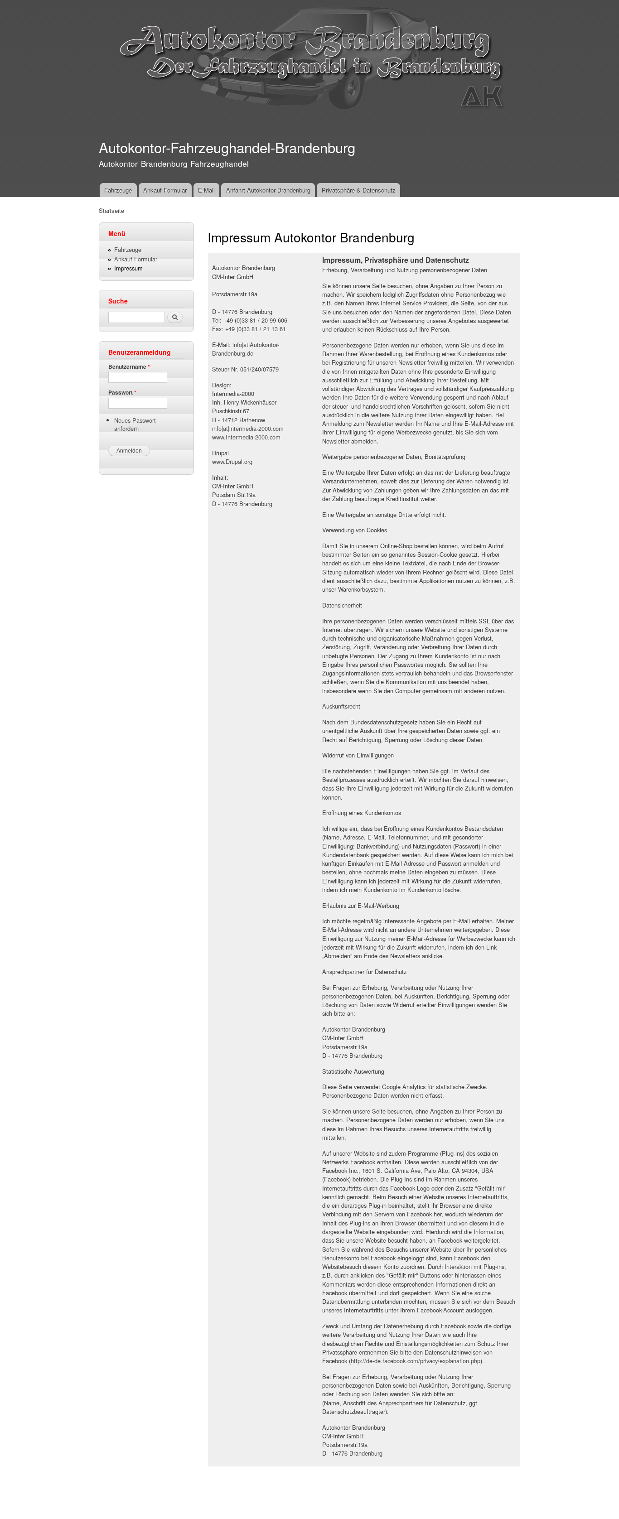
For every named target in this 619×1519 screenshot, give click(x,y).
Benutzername (129, 367)
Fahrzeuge (118, 190)
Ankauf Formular (165, 190)
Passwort (122, 392)
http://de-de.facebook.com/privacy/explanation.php (415, 1360)
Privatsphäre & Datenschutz (359, 190)
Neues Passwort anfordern (135, 424)
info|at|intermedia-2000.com (248, 428)
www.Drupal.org (232, 461)
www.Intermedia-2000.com (246, 437)
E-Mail (206, 190)
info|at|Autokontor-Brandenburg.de (245, 348)
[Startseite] (310, 62)
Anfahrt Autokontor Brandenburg (268, 190)
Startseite (111, 210)
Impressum (128, 268)
